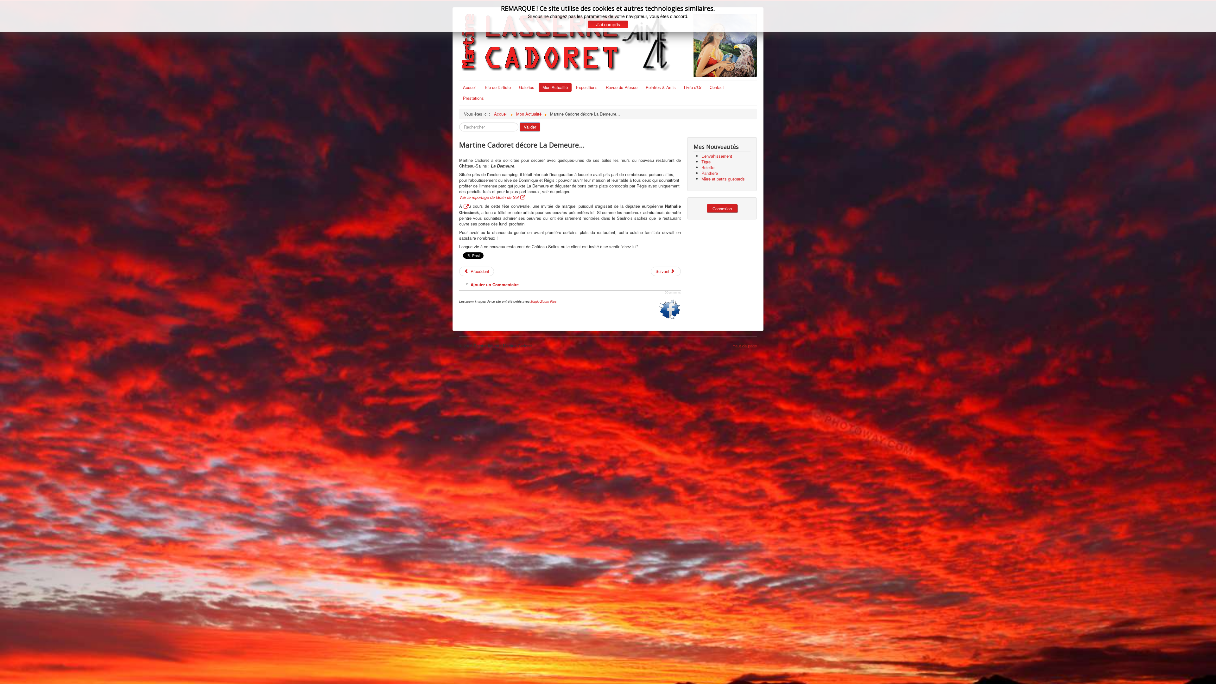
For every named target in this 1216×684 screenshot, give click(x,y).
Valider (530, 127)
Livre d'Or (692, 87)
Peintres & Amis (661, 87)
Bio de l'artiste (498, 87)
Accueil (470, 87)
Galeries (526, 87)
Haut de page (744, 346)
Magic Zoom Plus (543, 301)
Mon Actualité (555, 87)
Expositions (587, 87)
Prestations (473, 98)
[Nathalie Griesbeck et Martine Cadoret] (465, 206)
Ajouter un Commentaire (495, 285)
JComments (673, 292)
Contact (717, 87)
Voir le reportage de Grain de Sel (489, 197)
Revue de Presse (621, 87)
